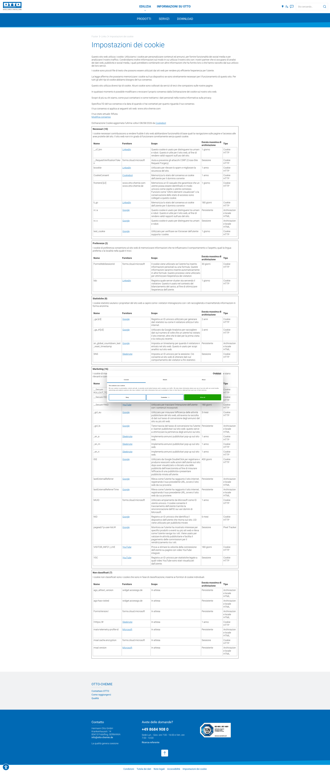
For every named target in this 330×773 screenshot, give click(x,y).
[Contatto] (286, 6)
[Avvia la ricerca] (324, 6)
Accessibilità (173, 769)
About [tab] (204, 379)
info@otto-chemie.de (102, 737)
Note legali (159, 769)
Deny (127, 397)
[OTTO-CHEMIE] (12, 6)
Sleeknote (127, 354)
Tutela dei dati (144, 769)
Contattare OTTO (100, 691)
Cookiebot (161, 123)
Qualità (95, 698)
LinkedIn (126, 149)
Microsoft (127, 629)
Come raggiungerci (101, 694)
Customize (164, 397)
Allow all (202, 397)
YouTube (126, 404)
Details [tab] (165, 379)
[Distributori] (282, 6)
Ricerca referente (150, 742)
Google (126, 210)
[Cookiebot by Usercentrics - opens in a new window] (210, 374)
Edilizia (145, 6)
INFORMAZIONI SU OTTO (174, 6)
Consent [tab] (126, 379)
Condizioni (128, 769)
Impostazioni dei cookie (195, 769)
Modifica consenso (101, 117)
